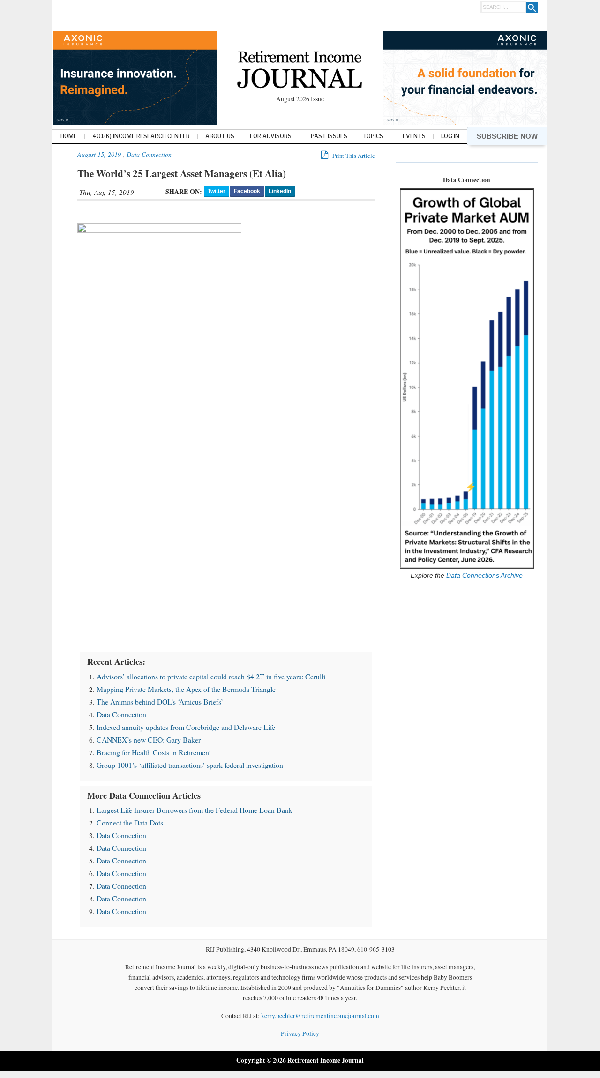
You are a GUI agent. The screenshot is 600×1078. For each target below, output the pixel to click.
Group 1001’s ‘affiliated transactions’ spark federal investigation (190, 765)
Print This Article (353, 155)
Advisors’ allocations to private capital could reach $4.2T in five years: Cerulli (211, 676)
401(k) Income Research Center (141, 136)
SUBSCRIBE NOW (507, 136)
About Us (219, 136)
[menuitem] (69, 137)
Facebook (247, 191)
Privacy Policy (300, 1033)
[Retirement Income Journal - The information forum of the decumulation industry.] (300, 71)
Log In (450, 136)
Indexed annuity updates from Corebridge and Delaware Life (186, 727)
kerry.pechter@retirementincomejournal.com (320, 1015)
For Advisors (271, 136)
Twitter (216, 191)
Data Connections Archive (483, 575)
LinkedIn (280, 191)
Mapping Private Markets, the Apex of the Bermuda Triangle (186, 689)
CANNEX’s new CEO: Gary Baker (149, 739)
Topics (373, 136)
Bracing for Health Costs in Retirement (154, 752)
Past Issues (329, 136)
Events (414, 136)
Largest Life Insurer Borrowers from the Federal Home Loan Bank (194, 810)
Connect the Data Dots (130, 822)
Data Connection (149, 154)
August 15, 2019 (99, 154)
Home (68, 136)
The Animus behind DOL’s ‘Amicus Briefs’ (160, 701)
